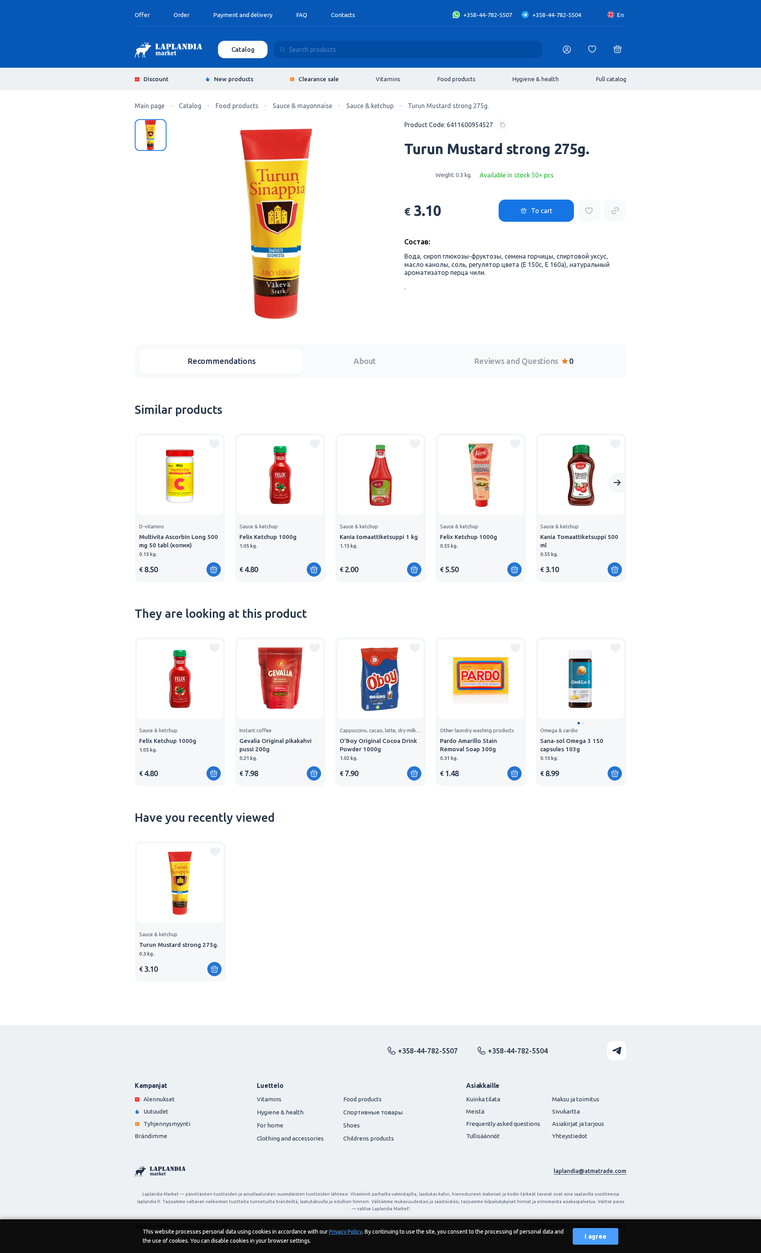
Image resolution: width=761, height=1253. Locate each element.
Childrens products (368, 1138)
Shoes (351, 1125)
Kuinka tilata (483, 1099)
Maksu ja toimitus (575, 1099)
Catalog (242, 49)
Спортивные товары (373, 1112)
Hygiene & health (535, 79)
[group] (180, 507)
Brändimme (151, 1136)
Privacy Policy (345, 1231)
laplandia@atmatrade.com (590, 1170)
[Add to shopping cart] (314, 569)
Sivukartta (566, 1111)
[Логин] (567, 49)
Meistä (475, 1111)
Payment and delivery (242, 14)
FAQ (301, 14)
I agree (595, 1236)
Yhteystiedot (569, 1136)
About (365, 361)
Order (181, 14)
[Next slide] (617, 483)
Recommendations (221, 361)
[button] (578, 723)
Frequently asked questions (503, 1123)
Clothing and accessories (290, 1138)
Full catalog (611, 79)
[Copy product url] (615, 211)
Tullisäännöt (483, 1136)
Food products (456, 79)
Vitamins (388, 79)
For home (270, 1125)
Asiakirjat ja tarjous (578, 1123)
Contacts (343, 14)
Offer (142, 14)
